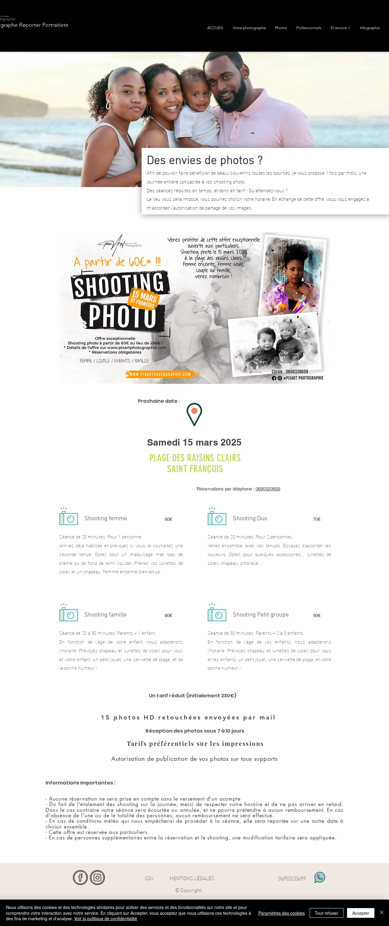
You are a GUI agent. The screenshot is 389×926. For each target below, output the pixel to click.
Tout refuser (326, 913)
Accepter (360, 913)
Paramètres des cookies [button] (281, 913)
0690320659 (268, 488)
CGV (149, 877)
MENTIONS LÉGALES (192, 877)
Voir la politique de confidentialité (105, 918)
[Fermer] (381, 912)
